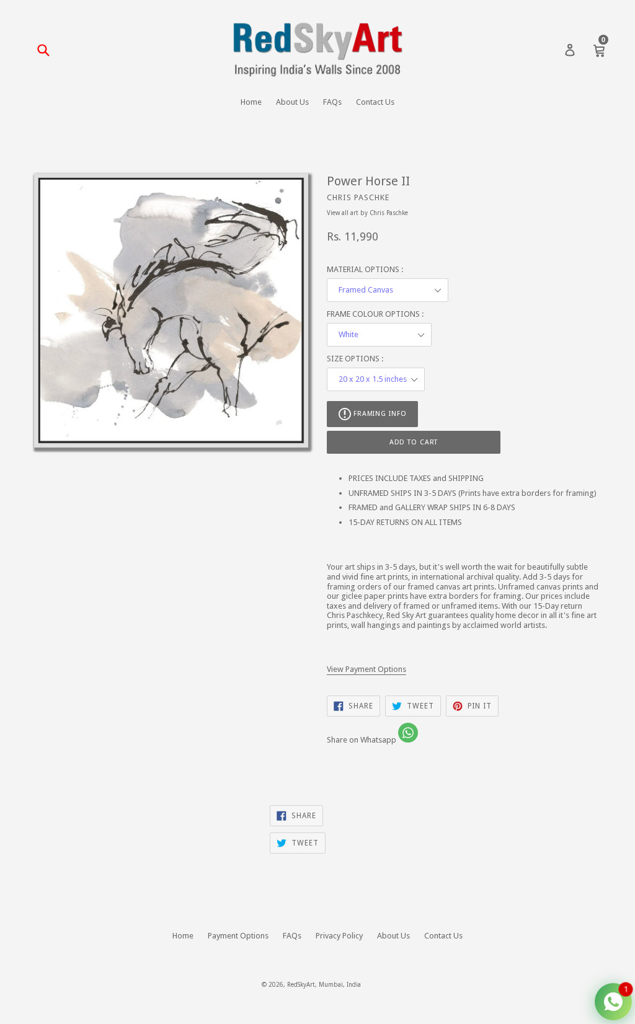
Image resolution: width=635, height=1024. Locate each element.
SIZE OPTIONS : (355, 358)
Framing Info (378, 414)
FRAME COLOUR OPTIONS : (375, 314)
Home (251, 102)
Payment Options (238, 935)
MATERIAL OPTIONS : (365, 269)
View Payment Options (366, 669)
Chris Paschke (358, 197)
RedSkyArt (301, 984)
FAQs (332, 102)
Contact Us (375, 102)
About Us (292, 102)
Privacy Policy (339, 935)
